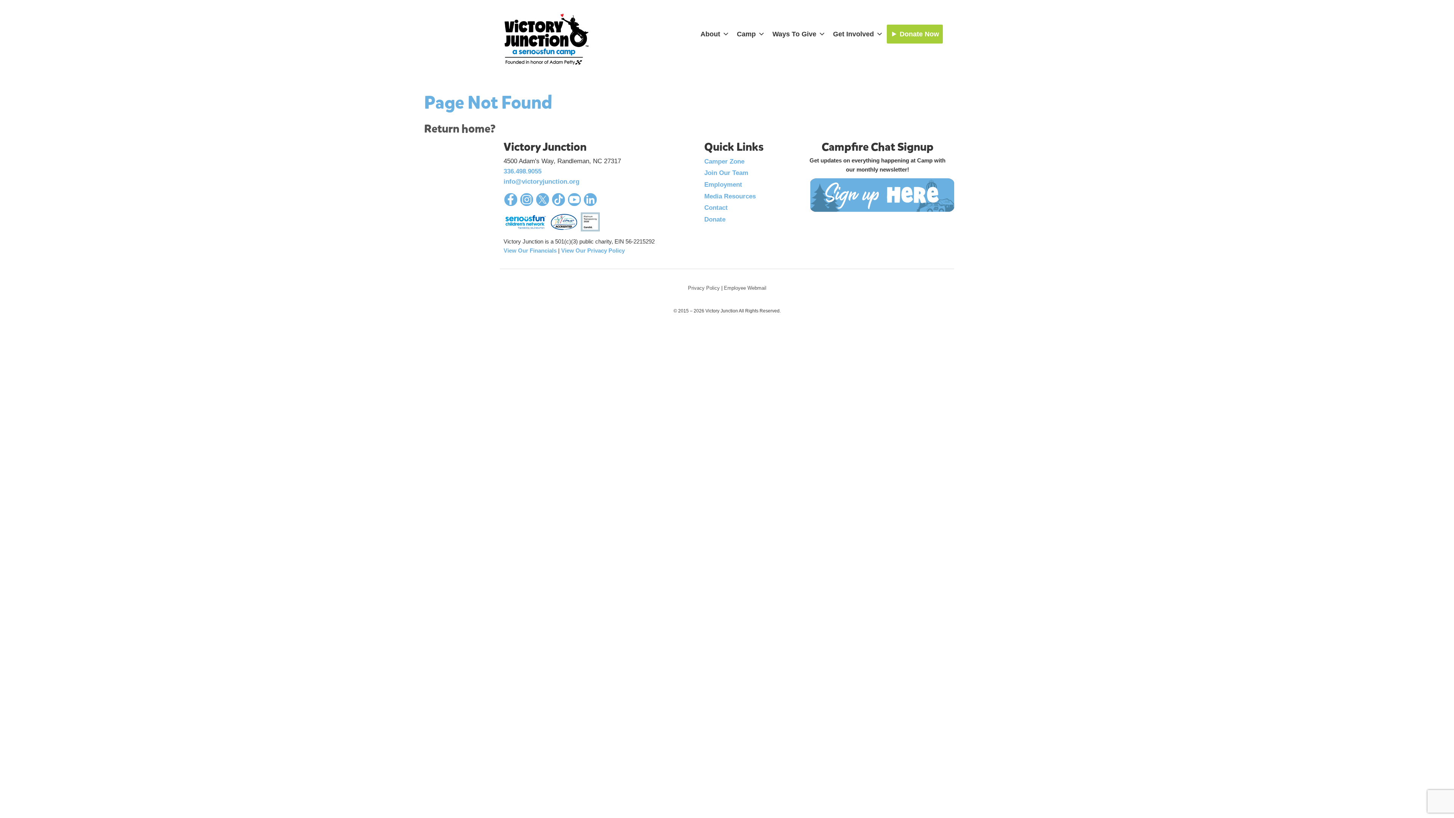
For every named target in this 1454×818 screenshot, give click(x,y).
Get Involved (853, 34)
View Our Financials (530, 250)
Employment (723, 184)
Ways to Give (794, 34)
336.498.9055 (522, 171)
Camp (746, 34)
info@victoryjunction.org (541, 181)
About (710, 34)
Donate (714, 219)
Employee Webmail (745, 288)
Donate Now (919, 34)
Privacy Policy (704, 288)
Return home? (460, 128)
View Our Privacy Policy (593, 250)
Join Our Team (726, 172)
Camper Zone (724, 161)
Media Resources (730, 196)
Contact (716, 207)
